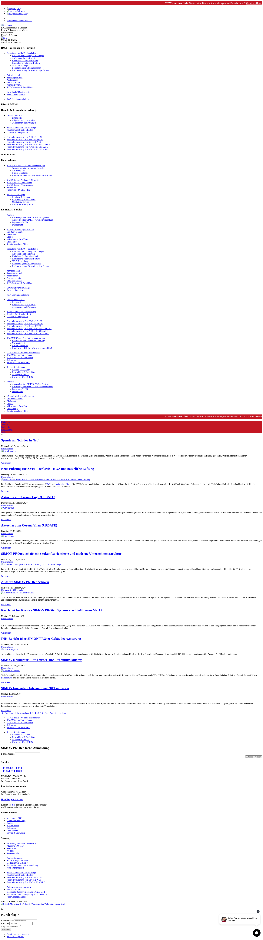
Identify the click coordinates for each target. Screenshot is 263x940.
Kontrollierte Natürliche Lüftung (26, 63)
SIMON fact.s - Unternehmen (19, 182)
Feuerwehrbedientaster (16, 897)
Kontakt (10, 215)
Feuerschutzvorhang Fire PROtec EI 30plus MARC (29, 144)
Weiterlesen (6, 463)
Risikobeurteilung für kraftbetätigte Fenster (30, 70)
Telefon (4, 425)
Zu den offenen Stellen (237, 3)
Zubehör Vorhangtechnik (17, 132)
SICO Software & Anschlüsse (19, 87)
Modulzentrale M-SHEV (17, 863)
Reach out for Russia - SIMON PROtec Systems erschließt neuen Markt (51, 610)
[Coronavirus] (7, 508)
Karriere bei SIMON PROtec (19, 20)
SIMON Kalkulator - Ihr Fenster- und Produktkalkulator (41, 660)
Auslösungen (12, 80)
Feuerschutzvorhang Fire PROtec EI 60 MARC (27, 147)
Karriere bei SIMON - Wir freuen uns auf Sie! (32, 175)
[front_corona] (7, 536)
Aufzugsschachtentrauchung (19, 887)
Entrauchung (6, 678)
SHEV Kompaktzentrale (17, 860)
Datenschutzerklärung (16, 820)
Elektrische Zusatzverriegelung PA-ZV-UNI (26, 892)
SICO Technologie (20, 65)
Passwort (5, 923)
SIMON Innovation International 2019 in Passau (35, 688)
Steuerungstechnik (14, 77)
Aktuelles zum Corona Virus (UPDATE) (29, 525)
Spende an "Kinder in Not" (20, 440)
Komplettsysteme (14, 85)
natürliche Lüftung (64, 484)
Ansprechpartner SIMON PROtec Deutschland (32, 220)
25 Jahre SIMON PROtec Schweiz (25, 582)
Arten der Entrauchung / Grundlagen (28, 55)
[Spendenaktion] (8, 451)
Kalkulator (5, 422)
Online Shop (12, 242)
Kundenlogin (6, 429)
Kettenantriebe (13, 853)
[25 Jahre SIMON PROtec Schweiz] (17, 593)
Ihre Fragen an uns (12, 799)
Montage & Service (20, 202)
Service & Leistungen (16, 194)
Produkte (10, 851)
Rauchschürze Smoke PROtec (20, 130)
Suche (3, 432)
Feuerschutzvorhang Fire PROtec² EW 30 (25, 139)
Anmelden (6, 929)
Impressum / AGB (20, 222)
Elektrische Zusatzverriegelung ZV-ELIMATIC (27, 894)
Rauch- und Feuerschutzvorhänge (21, 127)
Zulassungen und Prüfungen (24, 123)
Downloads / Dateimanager (18, 92)
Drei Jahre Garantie (15, 232)
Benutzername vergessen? (18, 934)
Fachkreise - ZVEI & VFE (18, 190)
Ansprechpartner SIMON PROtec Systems (30, 217)
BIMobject (11, 234)
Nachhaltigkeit (18, 170)
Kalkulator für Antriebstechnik (25, 60)
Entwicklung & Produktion (23, 199)
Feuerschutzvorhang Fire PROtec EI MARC (26, 882)
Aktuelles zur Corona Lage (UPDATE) (28, 497)
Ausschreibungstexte (16, 94)
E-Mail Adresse (8, 754)
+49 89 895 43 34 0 (11, 768)
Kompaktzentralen (14, 858)
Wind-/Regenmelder (15, 868)
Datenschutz (17, 225)
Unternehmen (7, 448)
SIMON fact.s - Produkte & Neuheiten (23, 180)
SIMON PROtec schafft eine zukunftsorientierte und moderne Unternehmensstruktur (61, 553)
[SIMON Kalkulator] (10, 670)
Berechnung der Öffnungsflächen (26, 68)
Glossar (10, 237)
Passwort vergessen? (15, 936)
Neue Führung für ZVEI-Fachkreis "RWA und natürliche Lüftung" (48, 468)
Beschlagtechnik (14, 82)
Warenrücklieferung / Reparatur (20, 229)
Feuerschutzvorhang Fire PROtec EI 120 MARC (28, 149)
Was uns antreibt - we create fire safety (28, 168)
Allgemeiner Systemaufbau (23, 120)
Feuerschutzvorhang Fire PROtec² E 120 (24, 137)
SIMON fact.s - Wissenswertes (20, 185)
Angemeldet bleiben (9, 926)
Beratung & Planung (21, 197)
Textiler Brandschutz (16, 115)
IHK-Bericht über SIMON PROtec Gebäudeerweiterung (41, 638)
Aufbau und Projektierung (23, 58)
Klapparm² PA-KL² (15, 846)
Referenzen (11, 187)
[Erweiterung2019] (9, 649)
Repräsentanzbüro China (17, 244)
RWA (48, 484)
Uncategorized (7, 590)
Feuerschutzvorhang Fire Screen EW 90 (24, 142)
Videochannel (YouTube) (17, 239)
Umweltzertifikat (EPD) (22, 204)
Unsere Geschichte (20, 173)
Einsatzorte (17, 118)
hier (13, 805)
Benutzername (7, 920)
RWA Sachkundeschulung (18, 99)
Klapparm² (11, 848)
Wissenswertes (13, 825)
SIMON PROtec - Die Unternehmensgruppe (26, 165)
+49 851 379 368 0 (11, 771)
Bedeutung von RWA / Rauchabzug (22, 53)
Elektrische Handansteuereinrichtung (22, 865)
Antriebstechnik (13, 75)
